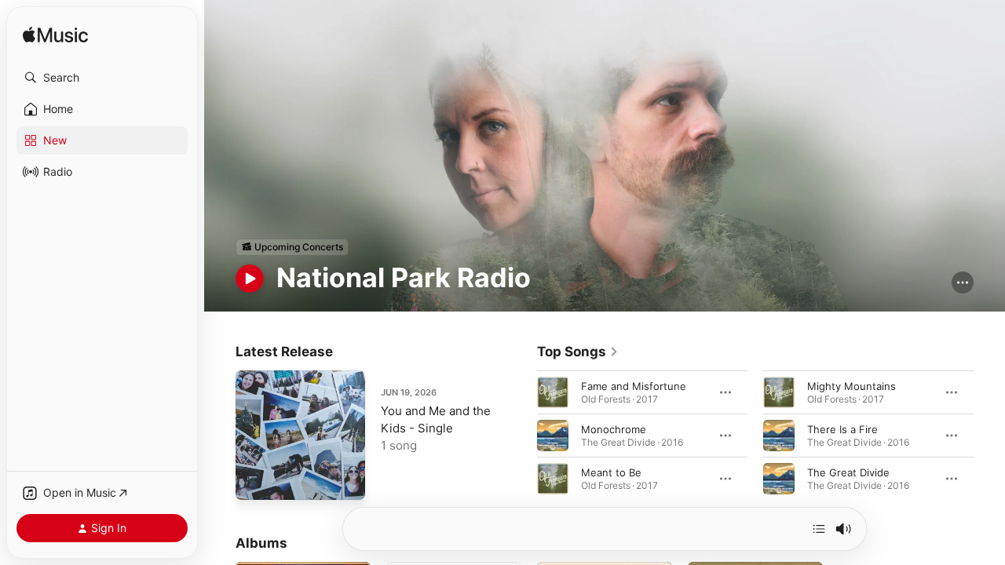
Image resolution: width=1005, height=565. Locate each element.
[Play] (250, 278)
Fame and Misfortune (633, 385)
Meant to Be (611, 471)
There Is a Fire (842, 428)
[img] (55, 36)
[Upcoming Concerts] (292, 247)
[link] (578, 351)
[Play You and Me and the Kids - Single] (255, 480)
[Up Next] (818, 529)
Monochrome (613, 428)
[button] (102, 77)
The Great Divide (848, 471)
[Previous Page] (521, 434)
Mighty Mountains (851, 385)
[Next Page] (989, 434)
